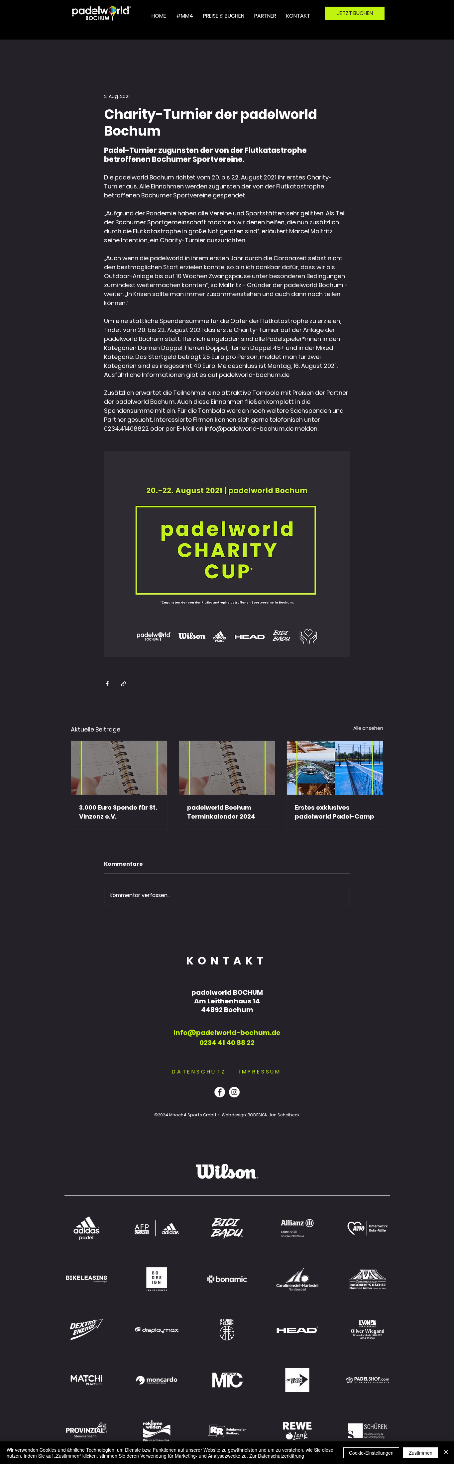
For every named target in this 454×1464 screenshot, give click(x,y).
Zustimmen (420, 1452)
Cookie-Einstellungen (371, 1452)
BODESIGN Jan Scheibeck (273, 1115)
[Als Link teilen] (123, 684)
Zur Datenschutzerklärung (276, 1455)
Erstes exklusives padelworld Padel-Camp (334, 812)
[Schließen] (446, 1453)
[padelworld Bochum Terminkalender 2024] (227, 768)
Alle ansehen (368, 728)
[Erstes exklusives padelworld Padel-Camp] (335, 768)
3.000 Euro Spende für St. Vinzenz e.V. (118, 812)
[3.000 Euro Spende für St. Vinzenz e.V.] (119, 768)
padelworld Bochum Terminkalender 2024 (221, 812)
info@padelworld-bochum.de (227, 1032)
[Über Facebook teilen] (107, 684)
